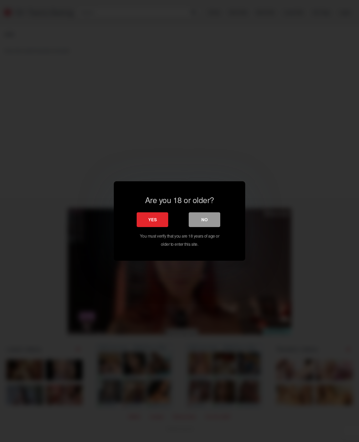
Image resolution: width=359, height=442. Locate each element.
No (204, 220)
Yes (152, 220)
